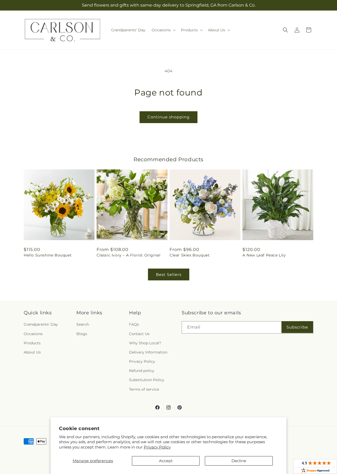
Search (82, 324)
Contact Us (139, 333)
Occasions (33, 333)
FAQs (134, 324)
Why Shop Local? (145, 343)
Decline (238, 460)
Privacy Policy (157, 447)
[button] (163, 30)
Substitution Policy (146, 379)
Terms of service (144, 389)
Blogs (81, 333)
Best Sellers (168, 274)
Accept (166, 460)
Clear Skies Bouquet (190, 255)
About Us (32, 352)
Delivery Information (148, 352)
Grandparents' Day (41, 324)
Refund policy (141, 370)
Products (32, 343)
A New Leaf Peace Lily (264, 255)
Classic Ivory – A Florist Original (128, 255)
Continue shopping (168, 116)
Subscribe (297, 327)
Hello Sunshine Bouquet (48, 255)
